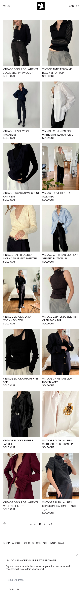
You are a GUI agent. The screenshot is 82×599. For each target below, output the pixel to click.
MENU (6, 6)
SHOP (6, 543)
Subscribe (14, 589)
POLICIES (28, 543)
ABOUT (16, 543)
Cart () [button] (74, 6)
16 (40, 523)
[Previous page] (5, 523)
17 (45, 523)
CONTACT (41, 543)
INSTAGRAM (57, 543)
